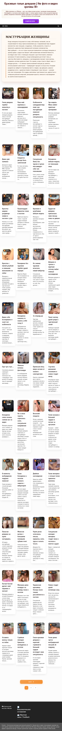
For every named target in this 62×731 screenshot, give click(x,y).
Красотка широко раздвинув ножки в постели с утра (7, 213)
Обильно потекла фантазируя (22, 367)
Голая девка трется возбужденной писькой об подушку (53, 642)
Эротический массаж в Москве (7, 707)
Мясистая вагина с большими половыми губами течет (22, 536)
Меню (6, 26)
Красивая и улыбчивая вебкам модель (38, 211)
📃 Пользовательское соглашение (24, 709)
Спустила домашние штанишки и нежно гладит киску (53, 371)
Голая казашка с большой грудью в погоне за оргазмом (54, 420)
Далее (30, 682)
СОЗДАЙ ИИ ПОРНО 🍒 (31, 21)
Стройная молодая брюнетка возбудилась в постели (23, 642)
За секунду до (38, 316)
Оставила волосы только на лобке (7, 639)
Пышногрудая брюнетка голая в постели (23, 211)
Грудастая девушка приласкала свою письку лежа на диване (54, 213)
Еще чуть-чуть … (8, 367)
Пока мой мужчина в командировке (23, 104)
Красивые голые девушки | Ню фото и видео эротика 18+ (31, 5)
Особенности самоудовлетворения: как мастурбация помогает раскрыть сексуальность (38, 109)
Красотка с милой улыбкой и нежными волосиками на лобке (7, 268)
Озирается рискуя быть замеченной (22, 160)
